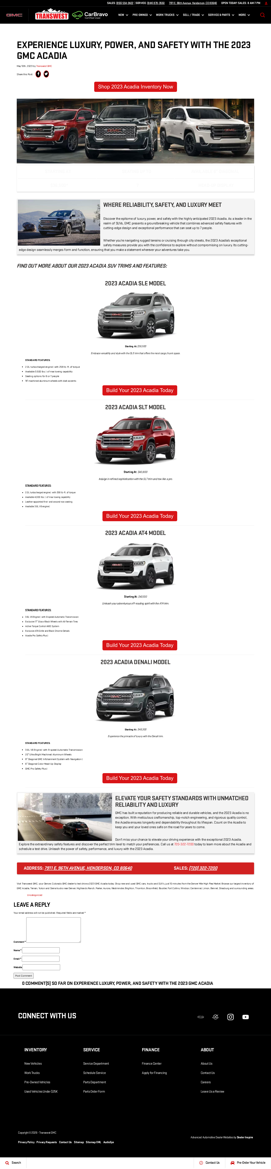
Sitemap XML (93, 1142)
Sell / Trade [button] (191, 15)
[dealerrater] (215, 1017)
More (242, 15)
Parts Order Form (94, 1092)
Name (18, 950)
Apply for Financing (154, 1073)
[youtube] (245, 1017)
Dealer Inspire (245, 1137)
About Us (206, 1064)
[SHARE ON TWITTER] (46, 73)
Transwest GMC (44, 66)
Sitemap (79, 1142)
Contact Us (208, 1073)
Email (17, 958)
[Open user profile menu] (265, 3)
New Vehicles (32, 1064)
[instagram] (230, 1017)
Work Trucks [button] (165, 15)
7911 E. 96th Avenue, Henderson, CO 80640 (193, 3)
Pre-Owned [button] (140, 15)
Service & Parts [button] (219, 15)
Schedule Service (94, 1073)
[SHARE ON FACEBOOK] (38, 73)
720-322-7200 (184, 844)
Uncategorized (34, 895)
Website (18, 967)
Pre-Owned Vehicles (37, 1082)
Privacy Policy (26, 1142)
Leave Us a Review (212, 1092)
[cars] (200, 1017)
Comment (20, 942)
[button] (262, 15)
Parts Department (94, 1082)
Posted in (22, 895)
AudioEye (108, 1142)
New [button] (122, 15)
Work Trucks (32, 1073)
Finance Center (151, 1064)
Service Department (96, 1064)
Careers (206, 1082)
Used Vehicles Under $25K (41, 1092)
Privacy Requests (46, 1142)
